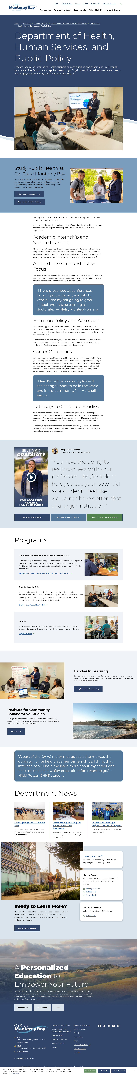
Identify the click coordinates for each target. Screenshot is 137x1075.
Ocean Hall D (91, 895)
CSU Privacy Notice (81, 1045)
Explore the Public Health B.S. (32, 605)
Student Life (80, 10)
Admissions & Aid (62, 10)
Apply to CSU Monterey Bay (105, 517)
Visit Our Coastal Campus (68, 517)
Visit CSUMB (42, 1007)
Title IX (76, 1033)
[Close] (134, 1071)
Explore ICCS (16, 731)
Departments (67, 3)
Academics (45, 10)
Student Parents (58, 1043)
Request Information (32, 517)
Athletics (94, 3)
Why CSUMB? (96, 10)
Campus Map (22, 1042)
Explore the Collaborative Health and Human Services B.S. (44, 573)
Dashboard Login (109, 3)
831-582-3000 (22, 1051)
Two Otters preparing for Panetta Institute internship (67, 825)
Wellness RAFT (57, 1035)
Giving (85, 3)
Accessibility (78, 1037)
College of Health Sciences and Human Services (69, 23)
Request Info (23, 1007)
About (77, 3)
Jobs (76, 1052)
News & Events (113, 10)
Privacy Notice (14, 1073)
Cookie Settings (80, 1048)
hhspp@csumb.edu (93, 889)
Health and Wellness (59, 1039)
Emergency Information (61, 1025)
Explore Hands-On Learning (88, 689)
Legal (76, 1041)
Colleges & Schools (41, 23)
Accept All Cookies (118, 1070)
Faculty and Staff (92, 856)
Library (54, 1047)
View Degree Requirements (29, 194)
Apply (57, 3)
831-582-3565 (91, 892)
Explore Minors (25, 634)
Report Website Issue (82, 1025)
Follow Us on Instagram (27, 928)
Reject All (104, 1070)
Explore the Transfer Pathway (29, 202)
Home (16, 23)
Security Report (80, 1029)
